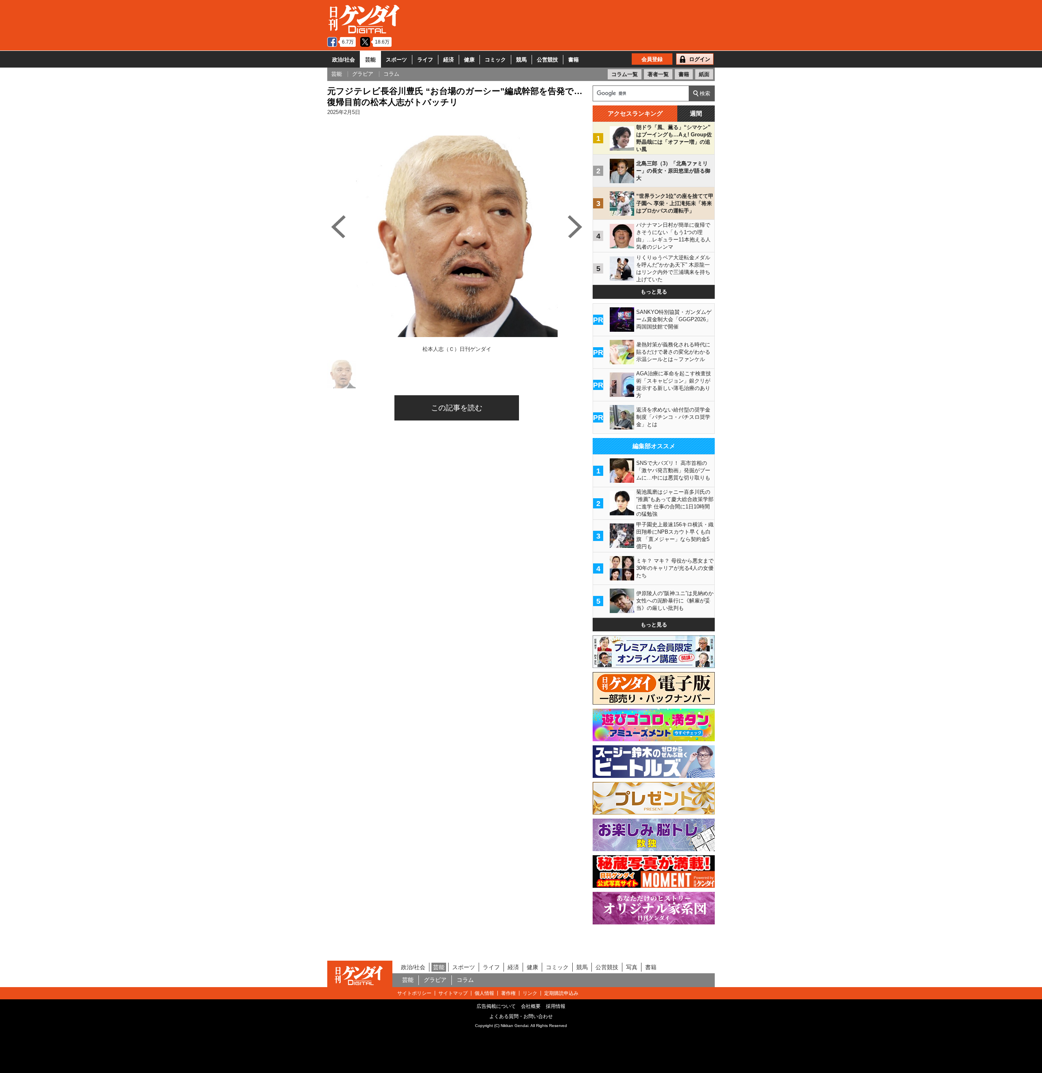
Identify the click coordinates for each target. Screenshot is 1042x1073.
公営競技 (547, 60)
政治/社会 (343, 60)
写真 (631, 967)
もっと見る (654, 292)
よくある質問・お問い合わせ (521, 1016)
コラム (465, 980)
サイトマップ (453, 993)
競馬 (521, 60)
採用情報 (555, 1006)
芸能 (370, 60)
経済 (448, 60)
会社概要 (531, 1006)
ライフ (425, 60)
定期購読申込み (561, 993)
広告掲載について (496, 1006)
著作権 (508, 993)
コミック (495, 60)
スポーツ (396, 60)
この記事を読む (456, 408)
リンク (530, 993)
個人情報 (484, 993)
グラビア (435, 980)
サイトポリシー (414, 993)
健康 (469, 60)
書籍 (573, 60)
